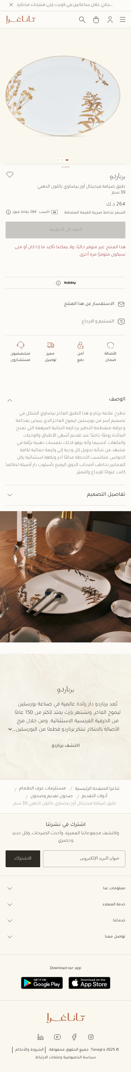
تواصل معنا (115, 937)
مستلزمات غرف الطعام (42, 788)
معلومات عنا (114, 888)
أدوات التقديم (94, 796)
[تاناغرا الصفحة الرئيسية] (21, 19)
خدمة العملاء (114, 905)
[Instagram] (91, 1036)
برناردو (117, 176)
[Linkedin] (40, 1036)
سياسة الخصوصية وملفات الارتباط (65, 1058)
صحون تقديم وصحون (51, 796)
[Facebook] (74, 1036)
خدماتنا (119, 921)
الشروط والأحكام (29, 1050)
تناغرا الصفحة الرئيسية (97, 789)
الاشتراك (22, 858)
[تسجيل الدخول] (110, 19)
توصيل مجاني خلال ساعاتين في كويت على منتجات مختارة (71, 5)
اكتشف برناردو (66, 746)
